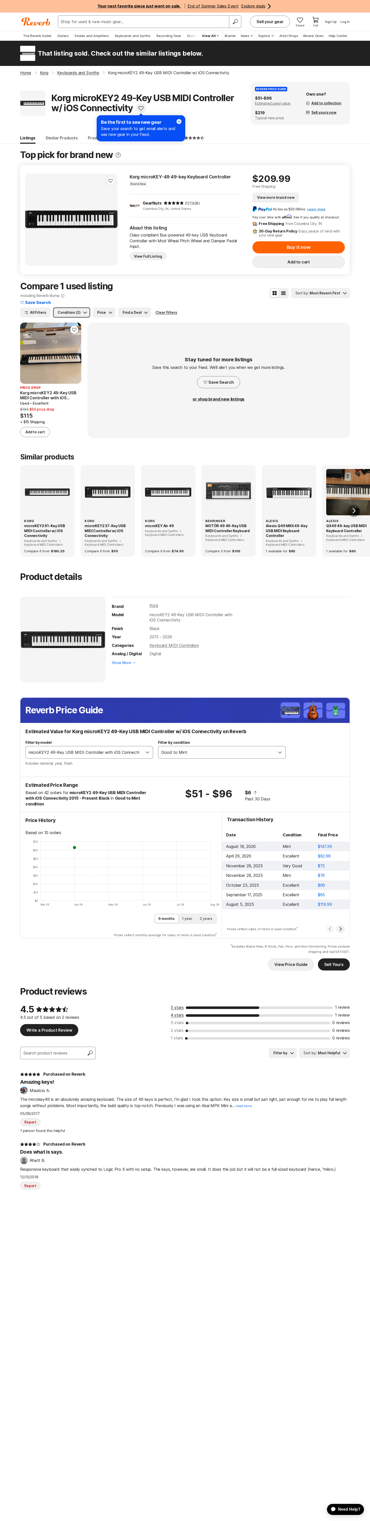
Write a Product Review (49, 1030)
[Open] (147, 752)
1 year (187, 918)
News (245, 36)
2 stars (177, 1030)
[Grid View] (275, 293)
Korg (154, 605)
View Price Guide (290, 964)
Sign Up (331, 22)
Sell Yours (334, 964)
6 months (166, 918)
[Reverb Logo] (35, 21)
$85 (321, 894)
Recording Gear (169, 36)
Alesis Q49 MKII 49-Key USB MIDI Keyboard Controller (286, 531)
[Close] (179, 121)
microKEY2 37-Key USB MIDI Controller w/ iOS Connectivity (105, 531)
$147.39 (325, 846)
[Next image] (110, 220)
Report (30, 1122)
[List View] (283, 293)
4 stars (177, 1015)
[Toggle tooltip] (118, 155)
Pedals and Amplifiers (92, 36)
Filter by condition (174, 742)
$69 (321, 885)
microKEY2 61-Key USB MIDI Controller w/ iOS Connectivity (44, 531)
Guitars (63, 36)
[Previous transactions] (330, 929)
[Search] (235, 22)
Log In (345, 22)
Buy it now (298, 247)
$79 (321, 875)
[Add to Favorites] (141, 108)
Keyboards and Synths (133, 36)
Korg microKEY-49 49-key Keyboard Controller (180, 176)
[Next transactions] (341, 929)
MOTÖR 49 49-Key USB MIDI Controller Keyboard (227, 528)
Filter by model (38, 742)
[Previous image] (32, 220)
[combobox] (84, 752)
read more (244, 1106)
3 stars (177, 1022)
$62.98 (324, 856)
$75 (321, 865)
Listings (27, 137)
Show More (121, 662)
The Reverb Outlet (37, 36)
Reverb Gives (313, 36)
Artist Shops (288, 36)
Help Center (338, 36)
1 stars (177, 1037)
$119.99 (325, 904)
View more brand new (275, 197)
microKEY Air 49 (159, 526)
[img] (174, 203)
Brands (230, 36)
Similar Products (62, 137)
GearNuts (152, 203)
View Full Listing (148, 256)
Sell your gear (270, 21)
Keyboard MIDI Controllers (174, 645)
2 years (206, 918)
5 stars (177, 1007)
